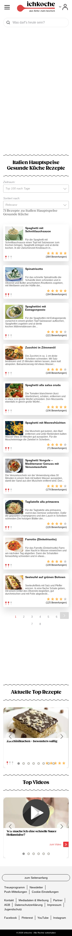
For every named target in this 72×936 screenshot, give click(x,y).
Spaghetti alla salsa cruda (43, 385)
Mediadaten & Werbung (34, 900)
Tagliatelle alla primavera (42, 501)
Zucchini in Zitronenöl (40, 347)
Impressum (54, 904)
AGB (7, 904)
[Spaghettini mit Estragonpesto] (14, 312)
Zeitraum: (9, 182)
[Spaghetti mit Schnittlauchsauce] (14, 233)
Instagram (59, 917)
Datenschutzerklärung (29, 904)
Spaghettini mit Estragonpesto (35, 308)
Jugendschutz (13, 909)
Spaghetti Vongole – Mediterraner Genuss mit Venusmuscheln (42, 463)
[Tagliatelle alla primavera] (14, 507)
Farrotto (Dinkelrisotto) (41, 539)
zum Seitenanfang (36, 877)
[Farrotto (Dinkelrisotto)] (14, 545)
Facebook (10, 917)
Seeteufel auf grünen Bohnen (45, 577)
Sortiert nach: (11, 198)
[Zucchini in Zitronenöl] (14, 353)
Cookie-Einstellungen (45, 891)
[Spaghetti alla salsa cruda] (14, 390)
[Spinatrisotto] (14, 274)
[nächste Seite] (64, 615)
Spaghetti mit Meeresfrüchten (45, 422)
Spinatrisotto (34, 268)
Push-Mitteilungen (15, 891)
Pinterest (27, 917)
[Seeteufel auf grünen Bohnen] (14, 582)
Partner (58, 900)
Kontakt (9, 900)
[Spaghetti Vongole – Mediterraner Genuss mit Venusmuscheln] (14, 466)
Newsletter (36, 887)
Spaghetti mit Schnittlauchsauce (38, 229)
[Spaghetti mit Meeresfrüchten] (14, 428)
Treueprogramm (14, 887)
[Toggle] (63, 7)
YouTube (43, 917)
